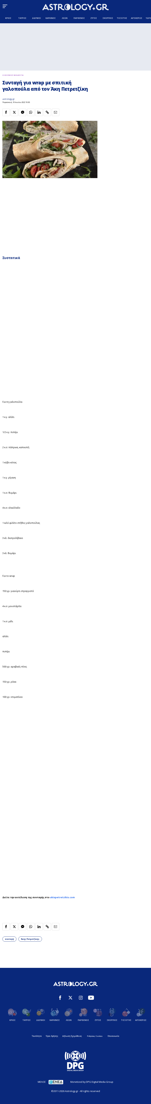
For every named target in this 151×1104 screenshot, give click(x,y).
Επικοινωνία (113, 1036)
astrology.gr (8, 99)
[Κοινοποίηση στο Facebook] (6, 112)
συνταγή (9, 939)
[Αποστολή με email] (55, 112)
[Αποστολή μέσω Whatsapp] (30, 112)
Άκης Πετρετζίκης (30, 939)
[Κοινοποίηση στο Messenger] (22, 112)
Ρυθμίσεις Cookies (94, 1036)
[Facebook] (60, 998)
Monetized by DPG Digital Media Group (91, 1081)
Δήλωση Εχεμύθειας (72, 1036)
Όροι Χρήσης (52, 1036)
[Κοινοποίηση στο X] (14, 112)
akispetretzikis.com (62, 897)
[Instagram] (81, 998)
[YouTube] (91, 998)
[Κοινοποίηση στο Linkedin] (39, 112)
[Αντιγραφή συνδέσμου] (47, 112)
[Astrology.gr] (75, 7)
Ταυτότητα (37, 1036)
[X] (70, 998)
